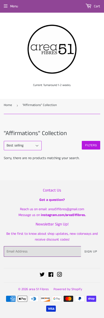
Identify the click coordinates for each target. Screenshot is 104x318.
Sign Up (90, 251)
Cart (96, 6)
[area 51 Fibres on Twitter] (42, 275)
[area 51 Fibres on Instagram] (59, 275)
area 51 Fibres (39, 289)
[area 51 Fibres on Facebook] (51, 275)
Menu (14, 6)
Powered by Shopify (68, 289)
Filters (91, 145)
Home (8, 105)
